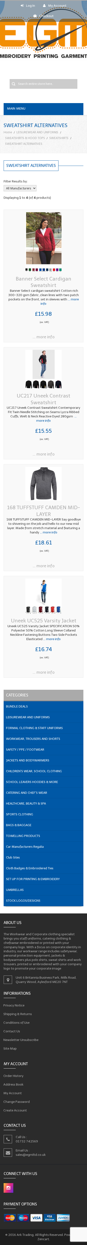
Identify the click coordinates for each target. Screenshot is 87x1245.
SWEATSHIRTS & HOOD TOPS (25, 138)
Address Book (13, 1084)
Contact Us (12, 1031)
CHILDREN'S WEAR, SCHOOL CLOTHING (34, 771)
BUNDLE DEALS (17, 706)
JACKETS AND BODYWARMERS (27, 760)
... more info (44, 337)
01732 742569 (27, 1141)
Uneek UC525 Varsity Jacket (43, 621)
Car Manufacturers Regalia (25, 846)
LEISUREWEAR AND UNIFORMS (37, 132)
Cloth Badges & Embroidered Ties (29, 868)
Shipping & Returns (18, 1014)
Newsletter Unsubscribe (21, 1040)
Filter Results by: (16, 181)
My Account (57, 6)
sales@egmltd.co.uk (31, 1155)
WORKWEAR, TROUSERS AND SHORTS (33, 739)
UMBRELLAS (15, 890)
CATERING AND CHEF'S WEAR (26, 793)
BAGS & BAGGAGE (18, 825)
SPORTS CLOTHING (19, 814)
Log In (30, 6)
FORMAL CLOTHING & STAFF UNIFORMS (34, 728)
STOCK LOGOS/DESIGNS (23, 900)
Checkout (46, 16)
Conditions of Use (16, 1023)
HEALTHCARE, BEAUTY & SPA (26, 803)
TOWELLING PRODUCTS (23, 836)
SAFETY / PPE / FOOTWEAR (25, 749)
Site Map (10, 1048)
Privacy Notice (14, 1005)
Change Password (17, 1101)
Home (8, 132)
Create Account (15, 1110)
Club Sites (13, 857)
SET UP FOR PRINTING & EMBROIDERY (33, 879)
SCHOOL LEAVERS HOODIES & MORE (32, 782)
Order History (13, 1076)
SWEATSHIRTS (58, 138)
